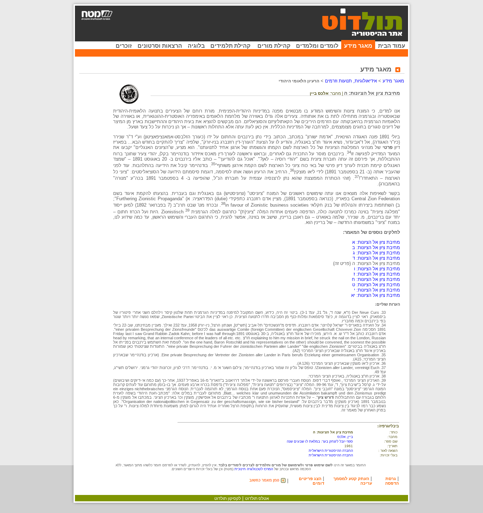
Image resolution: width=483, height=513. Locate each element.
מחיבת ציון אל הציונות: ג (376, 252)
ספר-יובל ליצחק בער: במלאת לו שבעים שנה (320, 441)
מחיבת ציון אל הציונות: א (376, 242)
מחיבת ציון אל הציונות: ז (377, 274)
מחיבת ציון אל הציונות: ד (376, 258)
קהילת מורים (273, 46)
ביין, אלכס (345, 437)
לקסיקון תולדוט (227, 498)
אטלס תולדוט (257, 498)
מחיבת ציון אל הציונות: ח (376, 279)
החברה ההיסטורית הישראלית (331, 451)
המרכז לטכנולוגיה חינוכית (253, 469)
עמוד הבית (391, 46)
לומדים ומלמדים (317, 46)
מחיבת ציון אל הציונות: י (377, 290)
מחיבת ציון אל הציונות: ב (376, 247)
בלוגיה (196, 46)
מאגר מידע (358, 46)
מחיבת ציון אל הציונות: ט (376, 284)
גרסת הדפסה (392, 481)
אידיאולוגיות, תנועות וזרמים (351, 80)
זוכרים (124, 46)
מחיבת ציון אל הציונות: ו (377, 268)
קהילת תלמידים (230, 46)
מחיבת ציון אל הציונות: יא (375, 295)
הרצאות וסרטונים (160, 46)
